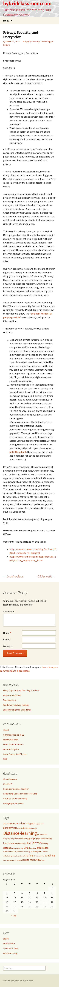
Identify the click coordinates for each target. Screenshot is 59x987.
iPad (29, 843)
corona (41, 824)
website (25, 859)
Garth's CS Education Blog (15, 798)
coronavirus (10, 828)
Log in (6, 938)
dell (25, 827)
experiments (18, 839)
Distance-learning (20, 833)
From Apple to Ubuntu (13, 744)
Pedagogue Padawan (13, 803)
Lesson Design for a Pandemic (17, 709)
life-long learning (17, 848)
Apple (28, 41)
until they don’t (17, 451)
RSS (5, 759)
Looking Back (13, 576)
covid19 (20, 828)
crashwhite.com (10, 739)
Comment (9, 611)
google (32, 838)
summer (41, 856)
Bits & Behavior (10, 779)
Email (7, 639)
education (43, 834)
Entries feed (9, 943)
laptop (36, 843)
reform (45, 852)
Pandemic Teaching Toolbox (16, 704)
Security (36, 41)
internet (18, 844)
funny (26, 839)
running (15, 856)
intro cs (23, 844)
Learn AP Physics (11, 749)
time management (9, 860)
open (45, 847)
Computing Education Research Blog (20, 793)
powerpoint (36, 851)
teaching (50, 855)
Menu (6, 20)
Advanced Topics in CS (13, 734)
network (33, 848)
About (6, 730)
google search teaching (44, 839)
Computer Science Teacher (16, 788)
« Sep (13, 915)
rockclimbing (7, 856)
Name (7, 632)
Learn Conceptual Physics (15, 754)
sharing (28, 855)
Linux (27, 847)
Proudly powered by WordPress (18, 980)
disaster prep (32, 828)
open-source (9, 851)
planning (27, 852)
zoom (43, 860)
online (40, 847)
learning (45, 844)
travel (19, 860)
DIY (38, 834)
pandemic (20, 852)
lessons (7, 847)
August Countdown (12, 695)
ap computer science (15, 823)
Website (7, 646)
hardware (8, 843)
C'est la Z (7, 784)
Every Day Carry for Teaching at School (21, 690)
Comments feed (10, 948)
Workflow (35, 859)
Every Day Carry (8, 839)
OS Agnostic (46, 576)
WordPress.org (10, 953)
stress (36, 856)
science (21, 856)
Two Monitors (9, 700)
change (36, 824)
